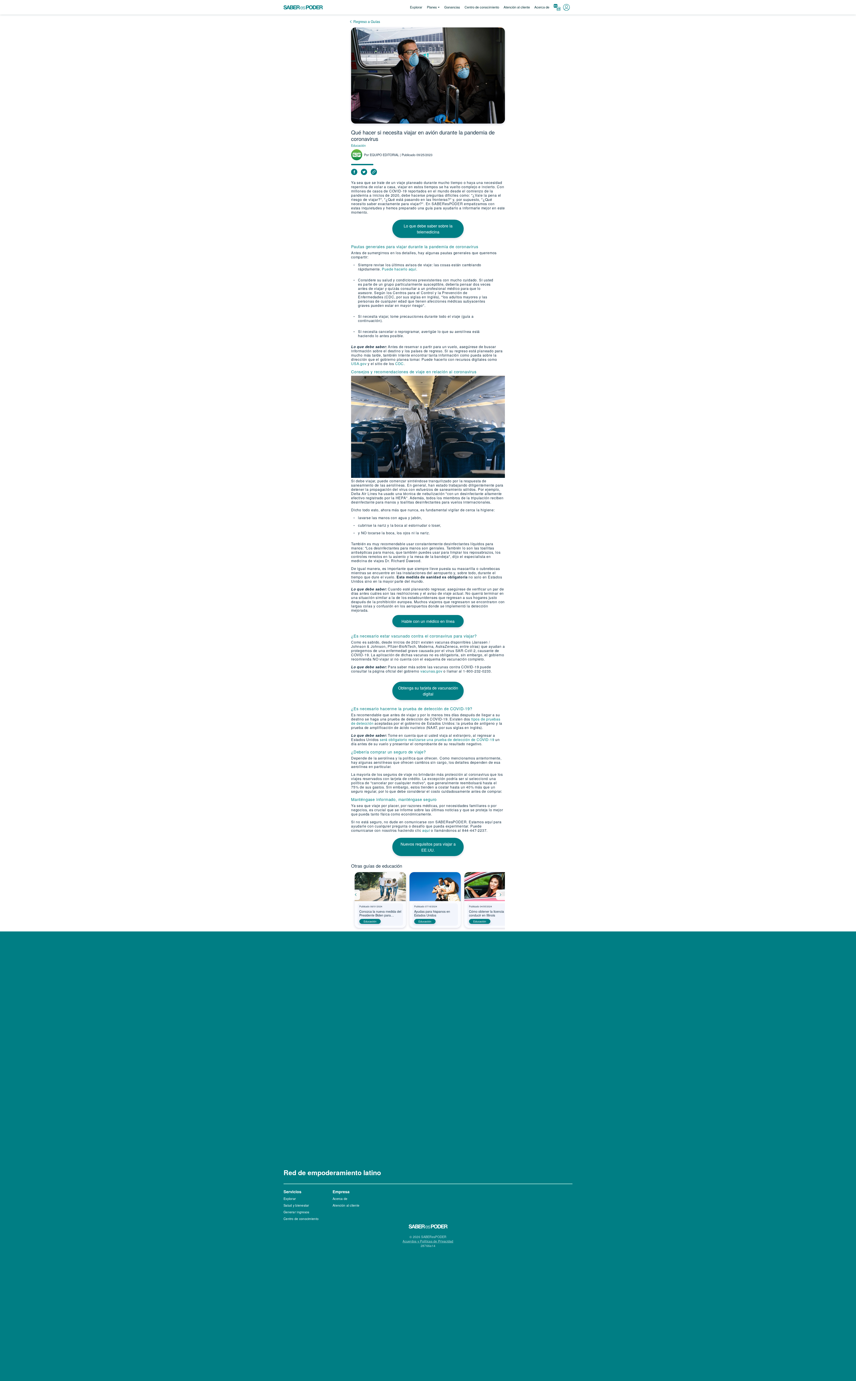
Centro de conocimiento (482, 7)
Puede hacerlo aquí (399, 269)
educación (370, 921)
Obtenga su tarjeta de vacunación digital (428, 691)
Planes (432, 7)
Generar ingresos (296, 1212)
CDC (399, 363)
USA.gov (359, 363)
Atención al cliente (517, 7)
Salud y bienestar (296, 1205)
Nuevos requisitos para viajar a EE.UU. (428, 847)
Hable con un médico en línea (428, 621)
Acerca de (541, 7)
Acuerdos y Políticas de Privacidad (428, 1241)
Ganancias (452, 7)
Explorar (416, 7)
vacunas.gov (431, 671)
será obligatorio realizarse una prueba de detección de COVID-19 (437, 739)
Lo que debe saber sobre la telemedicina (428, 229)
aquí (426, 830)
